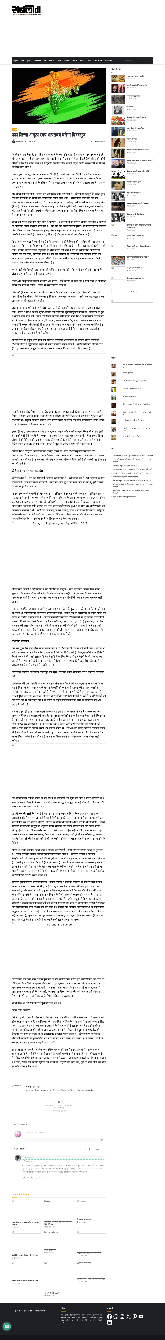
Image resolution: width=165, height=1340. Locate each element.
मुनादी (28, 61)
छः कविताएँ (130, 107)
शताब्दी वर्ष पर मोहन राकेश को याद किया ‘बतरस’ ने (128, 473)
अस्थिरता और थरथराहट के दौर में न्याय (138, 203)
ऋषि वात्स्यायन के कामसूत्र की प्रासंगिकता (135, 381)
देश (45, 61)
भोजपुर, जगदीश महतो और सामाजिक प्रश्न (139, 246)
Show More (132, 291)
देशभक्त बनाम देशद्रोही (84, 1219)
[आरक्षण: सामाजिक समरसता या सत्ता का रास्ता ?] (26, 1270)
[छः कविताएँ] (118, 110)
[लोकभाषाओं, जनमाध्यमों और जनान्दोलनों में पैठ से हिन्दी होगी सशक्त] (58, 1209)
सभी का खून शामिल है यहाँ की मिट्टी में (137, 257)
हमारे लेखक (108, 61)
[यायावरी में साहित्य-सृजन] (118, 185)
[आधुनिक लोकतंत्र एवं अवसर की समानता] (91, 1240)
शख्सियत (51, 61)
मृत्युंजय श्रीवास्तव (21, 141)
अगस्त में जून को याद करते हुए (135, 128)
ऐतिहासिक (100, 1320)
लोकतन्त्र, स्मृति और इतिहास (135, 214)
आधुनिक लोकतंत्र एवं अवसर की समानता (89, 1253)
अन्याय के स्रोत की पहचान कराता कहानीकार (126, 469)
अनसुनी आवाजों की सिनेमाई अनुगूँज (137, 85)
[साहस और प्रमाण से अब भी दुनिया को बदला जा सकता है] (26, 1210)
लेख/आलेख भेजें (39, 1311)
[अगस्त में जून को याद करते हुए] (118, 131)
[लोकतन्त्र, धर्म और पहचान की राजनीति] (118, 174)
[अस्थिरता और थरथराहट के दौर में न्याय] (118, 206)
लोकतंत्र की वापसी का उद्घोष (135, 278)
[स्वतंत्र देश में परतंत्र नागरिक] (118, 78)
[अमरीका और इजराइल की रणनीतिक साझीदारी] (118, 163)
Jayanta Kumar (29, 1157)
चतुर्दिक (94, 1320)
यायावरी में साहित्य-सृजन (134, 182)
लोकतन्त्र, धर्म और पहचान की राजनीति (138, 171)
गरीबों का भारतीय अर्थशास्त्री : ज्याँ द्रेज (134, 420)
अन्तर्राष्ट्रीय (85, 1317)
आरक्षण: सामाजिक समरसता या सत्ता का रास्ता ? (25, 1280)
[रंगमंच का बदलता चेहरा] (118, 99)
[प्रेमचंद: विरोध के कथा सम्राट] (118, 238)
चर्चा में (59, 61)
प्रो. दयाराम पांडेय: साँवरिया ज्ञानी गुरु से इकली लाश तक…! (130, 484)
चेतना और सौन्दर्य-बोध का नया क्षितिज (138, 150)
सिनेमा (89, 61)
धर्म (79, 1320)
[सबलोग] (26, 10)
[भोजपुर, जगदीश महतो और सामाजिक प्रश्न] (118, 249)
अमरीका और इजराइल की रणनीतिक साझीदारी (140, 160)
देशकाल (15, 129)
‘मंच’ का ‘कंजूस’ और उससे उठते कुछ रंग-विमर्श (127, 481)
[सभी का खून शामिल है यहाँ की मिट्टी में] (118, 260)
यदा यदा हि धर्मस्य (132, 139)
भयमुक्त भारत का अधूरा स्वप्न (135, 268)
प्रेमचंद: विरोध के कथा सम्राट (135, 236)
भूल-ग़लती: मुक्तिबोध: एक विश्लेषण (132, 389)
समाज (89, 1320)
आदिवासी (74, 1320)
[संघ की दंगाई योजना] (58, 1239)
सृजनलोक (96, 1315)
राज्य (74, 61)
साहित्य (78, 1317)
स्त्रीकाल (64, 1317)
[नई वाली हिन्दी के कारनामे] (58, 1276)
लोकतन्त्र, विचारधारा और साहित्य (136, 117)
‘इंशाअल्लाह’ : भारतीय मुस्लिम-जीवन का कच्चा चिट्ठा (128, 491)
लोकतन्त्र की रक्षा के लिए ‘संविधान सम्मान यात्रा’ (91, 1279)
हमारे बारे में (98, 61)
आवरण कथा (37, 61)
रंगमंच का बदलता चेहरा (133, 96)
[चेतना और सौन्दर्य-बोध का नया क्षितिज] (118, 153)
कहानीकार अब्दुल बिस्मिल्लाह (121, 466)
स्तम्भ (81, 61)
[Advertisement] (82, 39)
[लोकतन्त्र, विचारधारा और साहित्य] (118, 120)
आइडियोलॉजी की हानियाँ (134, 193)
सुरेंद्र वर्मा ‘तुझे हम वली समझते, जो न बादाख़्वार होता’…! (129, 459)
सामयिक (67, 61)
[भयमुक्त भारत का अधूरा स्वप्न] (118, 271)
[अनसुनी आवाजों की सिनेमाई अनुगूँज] (118, 88)
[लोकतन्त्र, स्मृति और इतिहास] (118, 217)
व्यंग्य (69, 1317)
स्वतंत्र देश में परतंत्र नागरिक (135, 76)
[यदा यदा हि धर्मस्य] (118, 142)
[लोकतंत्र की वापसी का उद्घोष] (118, 281)
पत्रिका (16, 61)
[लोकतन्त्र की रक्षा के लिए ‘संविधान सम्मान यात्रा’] (91, 1269)
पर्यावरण (68, 1320)
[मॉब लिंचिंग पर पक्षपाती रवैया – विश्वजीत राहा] (26, 1242)
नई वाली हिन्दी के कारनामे (51, 1293)
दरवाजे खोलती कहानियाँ (120, 477)
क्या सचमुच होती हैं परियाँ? (130, 396)
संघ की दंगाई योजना (50, 1250)
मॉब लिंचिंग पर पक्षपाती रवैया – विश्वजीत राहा (25, 1255)
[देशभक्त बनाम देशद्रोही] (91, 1208)
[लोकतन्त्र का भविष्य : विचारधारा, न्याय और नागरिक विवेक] (118, 228)
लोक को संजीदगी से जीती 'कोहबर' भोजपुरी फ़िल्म (136, 404)
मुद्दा (101, 1315)
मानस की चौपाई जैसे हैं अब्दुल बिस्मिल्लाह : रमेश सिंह (129, 456)
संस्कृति (84, 1320)
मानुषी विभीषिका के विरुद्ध (120, 497)
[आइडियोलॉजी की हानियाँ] (118, 196)
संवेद (22, 61)
